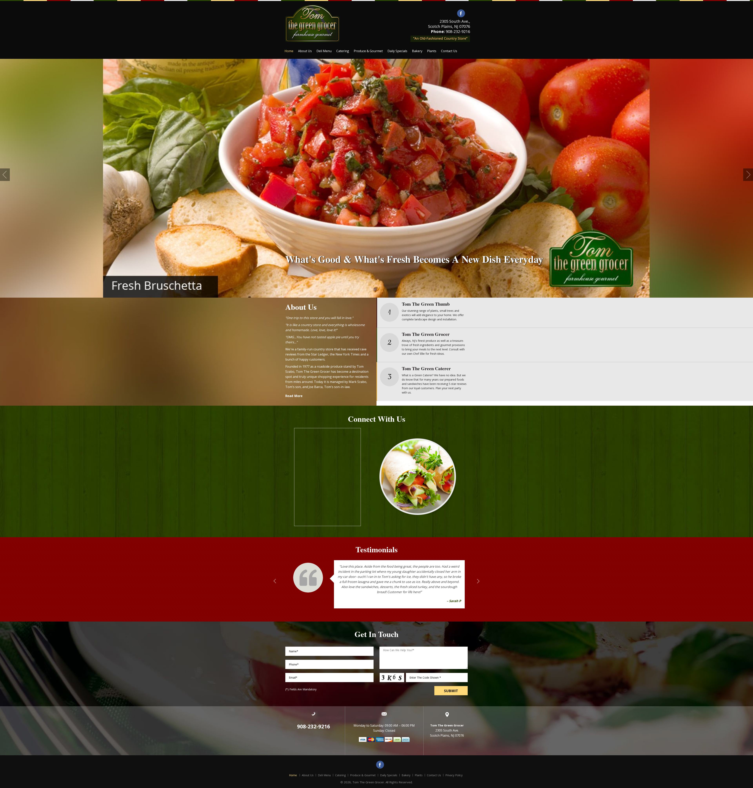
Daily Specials (397, 51)
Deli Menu (324, 51)
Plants (431, 51)
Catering (342, 51)
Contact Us (449, 51)
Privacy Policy (454, 775)
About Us (305, 51)
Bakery (417, 51)
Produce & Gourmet (368, 51)
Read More (294, 396)
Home (289, 51)
